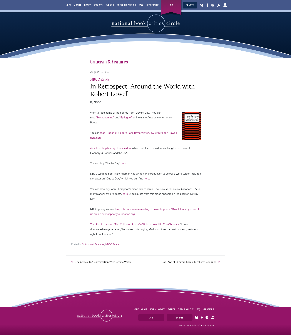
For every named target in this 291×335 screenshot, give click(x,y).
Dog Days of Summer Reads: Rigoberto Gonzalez (188, 262)
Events (110, 5)
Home (68, 5)
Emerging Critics (126, 5)
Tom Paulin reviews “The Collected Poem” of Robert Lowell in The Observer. (135, 224)
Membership (152, 5)
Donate (190, 5)
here (123, 163)
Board (87, 5)
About (77, 5)
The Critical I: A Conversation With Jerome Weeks (103, 262)
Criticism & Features (109, 61)
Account (225, 5)
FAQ (141, 5)
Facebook (207, 5)
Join (171, 5)
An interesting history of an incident (111, 148)
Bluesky (201, 5)
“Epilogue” (125, 117)
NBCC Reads (100, 79)
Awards (98, 5)
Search (218, 5)
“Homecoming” (105, 117)
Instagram (212, 5)
